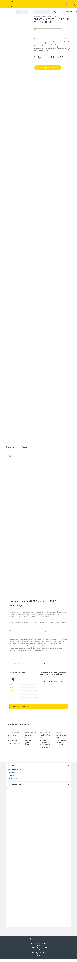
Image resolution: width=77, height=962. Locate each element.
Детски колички (22, 12)
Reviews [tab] (25, 447)
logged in (51, 681)
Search (67, 4)
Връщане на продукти (15, 769)
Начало (8, 12)
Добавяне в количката (48, 67)
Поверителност (13, 778)
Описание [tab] (10, 447)
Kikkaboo (58, 732)
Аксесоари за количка (41, 12)
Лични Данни (12, 772)
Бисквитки (11, 775)
